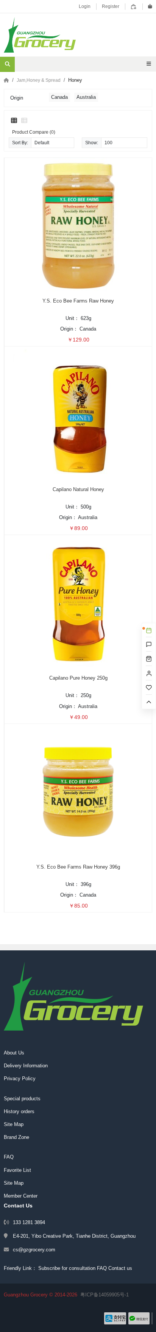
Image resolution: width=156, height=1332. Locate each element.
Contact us (120, 1268)
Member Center (20, 1196)
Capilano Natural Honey (78, 489)
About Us (14, 1053)
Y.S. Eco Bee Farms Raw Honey (78, 301)
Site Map (13, 1124)
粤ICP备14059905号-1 (104, 1295)
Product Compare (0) (33, 131)
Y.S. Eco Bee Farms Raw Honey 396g (78, 867)
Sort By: (20, 142)
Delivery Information (26, 1065)
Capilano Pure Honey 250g (78, 678)
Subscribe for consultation (66, 1268)
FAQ (9, 1157)
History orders (19, 1111)
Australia (86, 97)
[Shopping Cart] (150, 6)
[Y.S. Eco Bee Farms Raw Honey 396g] (78, 791)
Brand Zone (16, 1137)
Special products (22, 1098)
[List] (24, 121)
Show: (91, 142)
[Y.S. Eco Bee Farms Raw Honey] (78, 225)
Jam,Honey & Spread (39, 80)
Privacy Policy (20, 1078)
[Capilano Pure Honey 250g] (78, 603)
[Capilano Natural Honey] (78, 414)
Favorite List (17, 1170)
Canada (59, 97)
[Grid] (14, 121)
